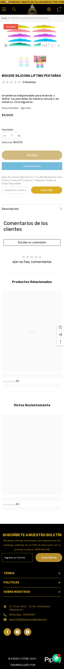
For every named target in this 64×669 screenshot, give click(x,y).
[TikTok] (27, 632)
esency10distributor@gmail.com (28, 619)
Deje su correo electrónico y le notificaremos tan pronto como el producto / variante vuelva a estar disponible (32, 180)
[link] (32, 376)
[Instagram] (17, 632)
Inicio (4, 18)
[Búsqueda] (14, 9)
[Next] (59, 45)
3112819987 (29, 614)
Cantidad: (7, 129)
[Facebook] (7, 632)
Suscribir (47, 190)
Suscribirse (49, 557)
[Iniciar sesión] (49, 9)
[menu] (4, 9)
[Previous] (52, 45)
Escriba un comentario (32, 242)
